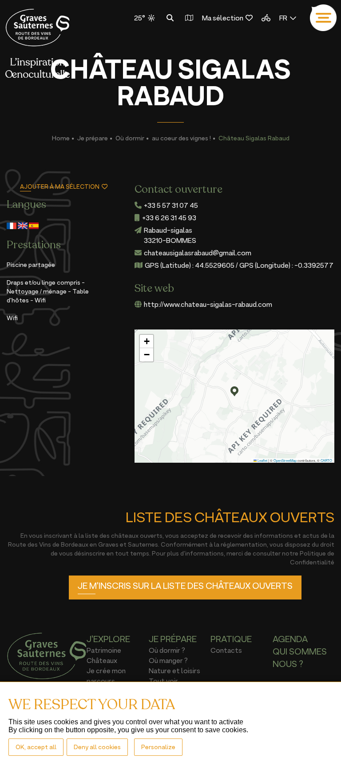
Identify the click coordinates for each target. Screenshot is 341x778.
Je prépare (92, 138)
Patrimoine (104, 650)
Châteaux (102, 660)
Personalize (158, 746)
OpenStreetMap (285, 460)
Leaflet (262, 460)
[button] (234, 391)
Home (61, 138)
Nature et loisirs (174, 670)
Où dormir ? (167, 650)
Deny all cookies (97, 746)
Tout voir (163, 680)
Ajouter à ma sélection (59, 186)
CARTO (326, 460)
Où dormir (129, 138)
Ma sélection (222, 17)
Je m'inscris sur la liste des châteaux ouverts (185, 585)
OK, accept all (36, 746)
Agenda (290, 639)
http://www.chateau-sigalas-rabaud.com (208, 304)
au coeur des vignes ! (181, 138)
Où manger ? (168, 660)
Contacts (226, 650)
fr (283, 17)
